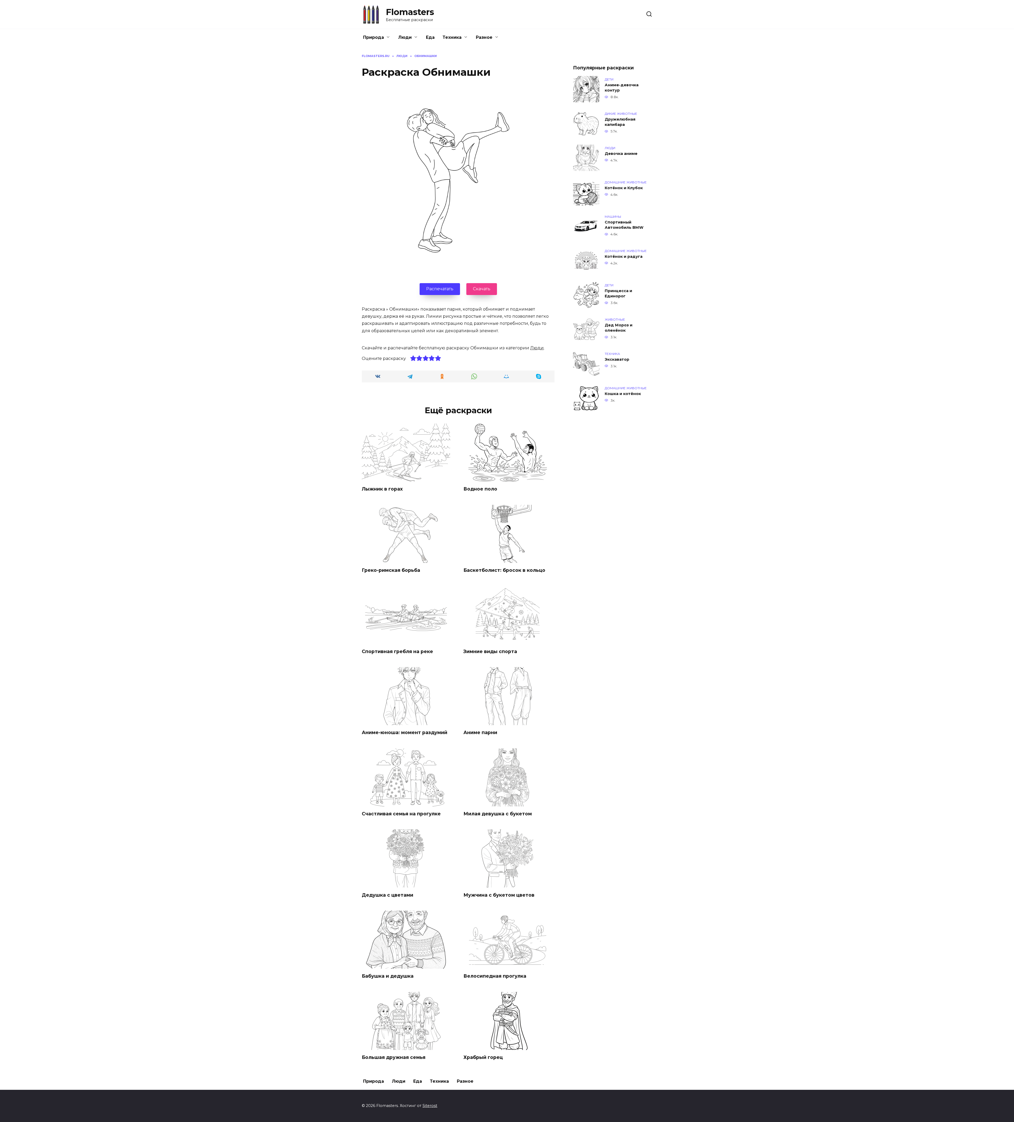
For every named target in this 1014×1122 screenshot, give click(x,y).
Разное (484, 37)
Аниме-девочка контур (622, 88)
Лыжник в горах (382, 489)
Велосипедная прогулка (494, 976)
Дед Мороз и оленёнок (618, 328)
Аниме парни (480, 732)
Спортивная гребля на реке (397, 651)
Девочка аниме (621, 153)
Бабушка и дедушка (388, 976)
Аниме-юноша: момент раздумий (404, 732)
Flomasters (410, 12)
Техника (452, 37)
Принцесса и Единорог (618, 293)
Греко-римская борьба (391, 570)
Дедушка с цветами (387, 894)
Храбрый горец (483, 1057)
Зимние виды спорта (490, 651)
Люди (405, 37)
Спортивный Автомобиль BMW (624, 225)
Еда (430, 37)
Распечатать (439, 288)
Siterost (429, 1105)
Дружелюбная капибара (620, 122)
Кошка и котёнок (623, 393)
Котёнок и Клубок (624, 188)
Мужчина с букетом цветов (498, 894)
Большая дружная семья (393, 1057)
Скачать (481, 288)
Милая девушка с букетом (497, 813)
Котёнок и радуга (623, 256)
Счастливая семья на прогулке (401, 813)
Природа (373, 37)
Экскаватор (617, 359)
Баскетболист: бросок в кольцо (504, 570)
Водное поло (480, 489)
